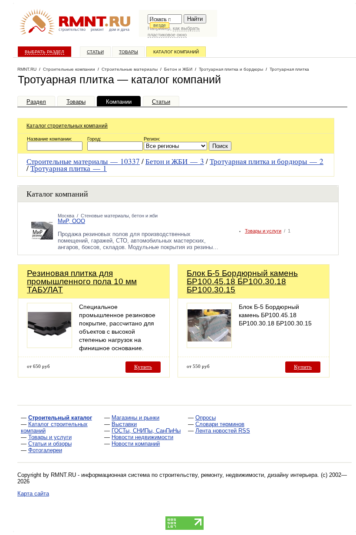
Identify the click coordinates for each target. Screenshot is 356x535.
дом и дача (119, 29)
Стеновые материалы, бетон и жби (119, 215)
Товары (128, 51)
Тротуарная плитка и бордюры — (266, 161)
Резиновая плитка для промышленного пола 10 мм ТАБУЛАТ (82, 281)
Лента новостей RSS (222, 430)
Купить (143, 367)
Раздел (36, 101)
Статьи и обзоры (50, 443)
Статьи (95, 51)
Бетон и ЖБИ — (174, 161)
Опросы (205, 417)
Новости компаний (136, 443)
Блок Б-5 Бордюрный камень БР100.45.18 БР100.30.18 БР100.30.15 (242, 281)
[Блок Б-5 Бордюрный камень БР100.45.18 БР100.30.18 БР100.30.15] (209, 345)
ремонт (97, 29)
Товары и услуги (263, 230)
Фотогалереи (45, 450)
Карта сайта (33, 493)
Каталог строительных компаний (67, 126)
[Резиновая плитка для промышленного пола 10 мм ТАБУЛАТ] (49, 345)
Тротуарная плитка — (68, 168)
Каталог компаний (176, 51)
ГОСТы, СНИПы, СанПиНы (146, 430)
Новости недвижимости (142, 437)
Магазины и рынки (135, 417)
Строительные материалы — (83, 161)
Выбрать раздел (44, 51)
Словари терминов (219, 424)
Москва (66, 215)
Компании (119, 101)
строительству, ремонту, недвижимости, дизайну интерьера (238, 475)
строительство (72, 29)
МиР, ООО (71, 221)
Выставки (124, 424)
